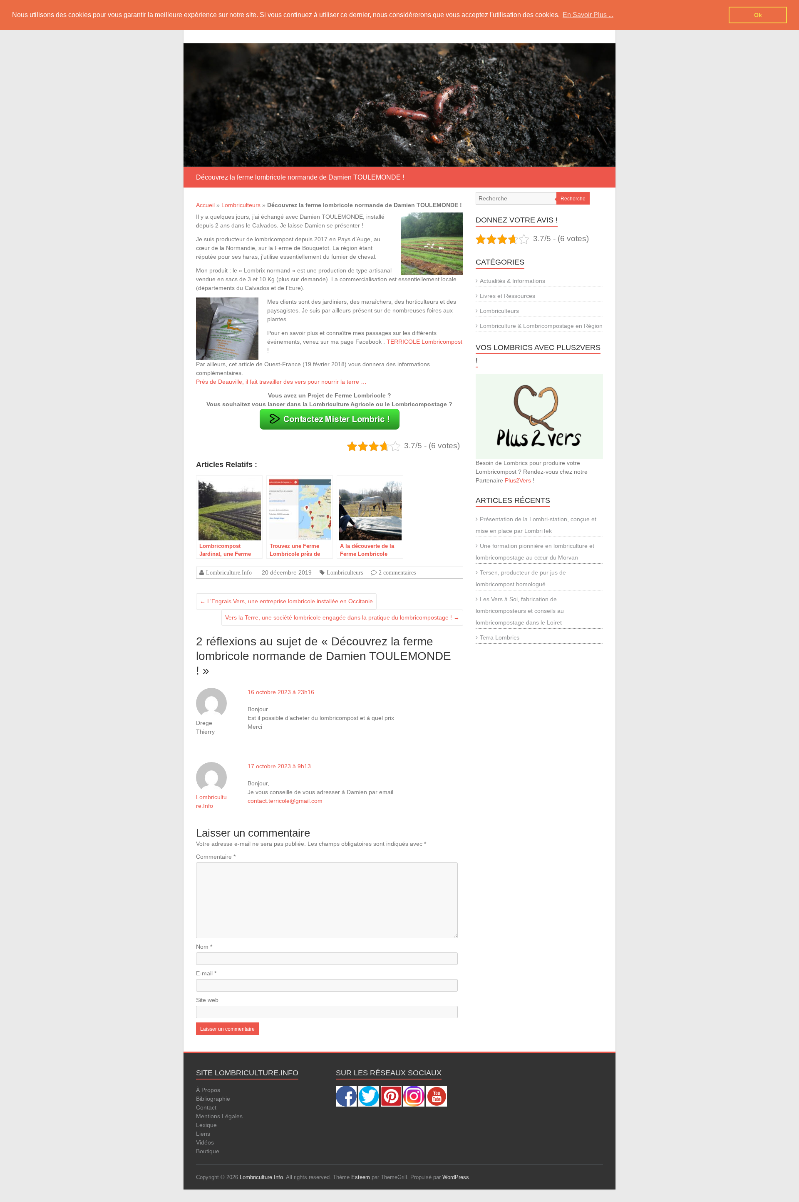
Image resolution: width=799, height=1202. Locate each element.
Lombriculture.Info (229, 572)
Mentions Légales (219, 1116)
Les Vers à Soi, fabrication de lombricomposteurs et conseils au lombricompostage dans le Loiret (520, 611)
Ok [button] (758, 15)
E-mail (206, 973)
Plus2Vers (518, 480)
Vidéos (205, 1142)
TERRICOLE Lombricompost (424, 341)
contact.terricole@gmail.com (285, 800)
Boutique (207, 1151)
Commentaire (216, 856)
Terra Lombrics (499, 637)
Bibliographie (213, 1098)
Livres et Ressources (507, 295)
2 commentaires (397, 572)
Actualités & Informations (512, 280)
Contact (206, 1107)
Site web (207, 1000)
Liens (203, 1133)
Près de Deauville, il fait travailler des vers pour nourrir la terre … (281, 381)
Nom (204, 946)
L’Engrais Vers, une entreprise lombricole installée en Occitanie (286, 601)
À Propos (208, 1090)
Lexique (206, 1125)
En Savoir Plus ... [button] (588, 14)
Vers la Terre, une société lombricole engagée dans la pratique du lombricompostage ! (342, 617)
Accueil (205, 205)
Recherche (573, 199)
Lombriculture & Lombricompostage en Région (541, 325)
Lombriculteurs (241, 205)
